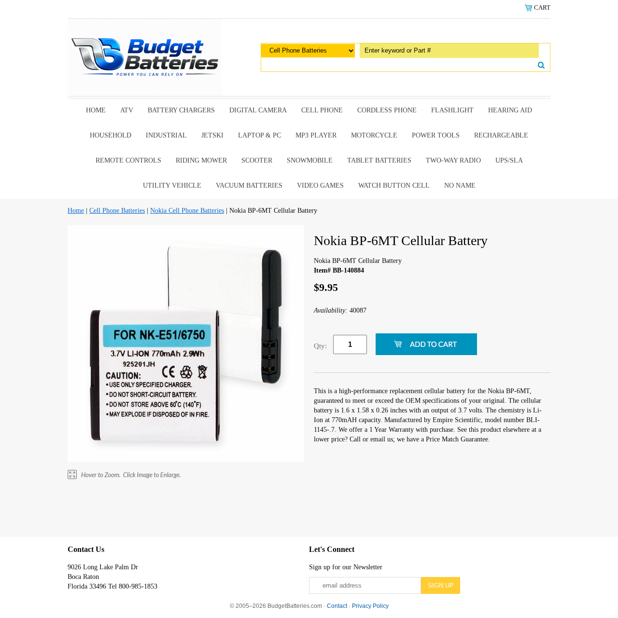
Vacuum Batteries (249, 185)
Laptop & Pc (259, 135)
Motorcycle (374, 135)
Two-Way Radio (453, 160)
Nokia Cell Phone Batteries (187, 210)
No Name (460, 185)
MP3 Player (316, 135)
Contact (337, 606)
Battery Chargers (181, 110)
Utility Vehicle (172, 185)
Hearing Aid (510, 110)
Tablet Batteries (379, 160)
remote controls (128, 160)
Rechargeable (501, 135)
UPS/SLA (509, 160)
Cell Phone (322, 110)
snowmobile (310, 160)
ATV (126, 110)
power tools (436, 135)
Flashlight (452, 110)
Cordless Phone (387, 110)
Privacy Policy (370, 606)
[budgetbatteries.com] (145, 56)
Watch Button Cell (394, 185)
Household (110, 135)
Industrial (166, 135)
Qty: (320, 346)
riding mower (201, 160)
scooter (256, 160)
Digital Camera (258, 110)
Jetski (212, 135)
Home (96, 110)
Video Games (320, 185)
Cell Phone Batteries (117, 210)
